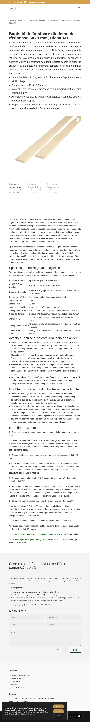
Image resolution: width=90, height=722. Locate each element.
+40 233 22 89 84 (22, 702)
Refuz (59, 711)
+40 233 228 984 (17, 2)
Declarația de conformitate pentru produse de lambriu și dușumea (37, 534)
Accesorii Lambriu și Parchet (26, 20)
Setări (59, 716)
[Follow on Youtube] (79, 716)
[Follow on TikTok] (75, 716)
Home (11, 20)
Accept (58, 706)
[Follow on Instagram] (70, 716)
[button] (77, 120)
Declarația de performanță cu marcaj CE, (27, 539)
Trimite (75, 650)
